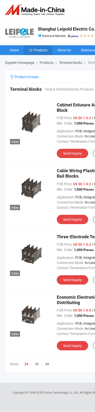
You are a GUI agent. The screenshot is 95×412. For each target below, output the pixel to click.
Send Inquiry (72, 153)
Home (14, 50)
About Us (64, 50)
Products (41, 50)
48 (47, 364)
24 (26, 364)
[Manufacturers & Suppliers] (35, 9)
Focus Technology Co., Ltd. (62, 392)
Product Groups (26, 76)
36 (37, 364)
